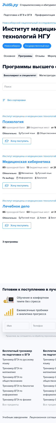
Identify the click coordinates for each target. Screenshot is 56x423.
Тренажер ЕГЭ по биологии (18, 385)
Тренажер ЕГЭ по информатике (12, 392)
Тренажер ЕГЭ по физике (16, 399)
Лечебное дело (16, 206)
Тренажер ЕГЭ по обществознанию (12, 379)
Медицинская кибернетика (26, 161)
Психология (13, 122)
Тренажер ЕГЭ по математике (12, 370)
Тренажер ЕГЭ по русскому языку (18, 361)
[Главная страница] (10, 5)
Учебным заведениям (15, 417)
